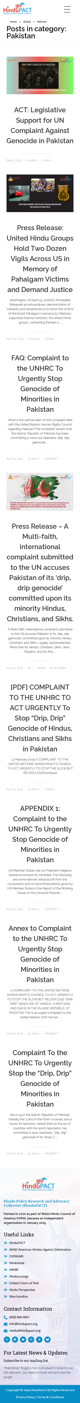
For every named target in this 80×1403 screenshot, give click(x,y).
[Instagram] (31, 1340)
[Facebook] (15, 1340)
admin (34, 160)
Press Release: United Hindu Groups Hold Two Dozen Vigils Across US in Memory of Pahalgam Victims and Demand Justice (40, 258)
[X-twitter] (7, 1340)
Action (47, 160)
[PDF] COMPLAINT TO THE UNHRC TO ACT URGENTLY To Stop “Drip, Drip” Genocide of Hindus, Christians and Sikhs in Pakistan (40, 718)
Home (13, 21)
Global (27, 21)
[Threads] (39, 1340)
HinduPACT (52, 458)
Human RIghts (57, 667)
